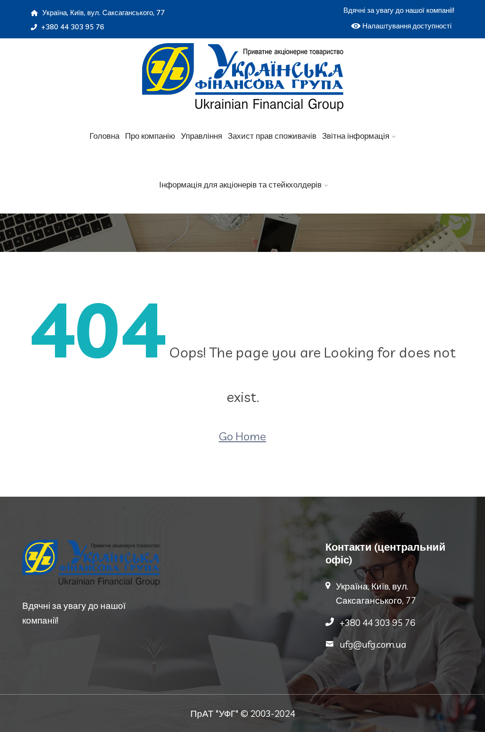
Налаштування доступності (406, 25)
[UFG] (242, 77)
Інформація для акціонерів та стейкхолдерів (240, 184)
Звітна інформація (355, 136)
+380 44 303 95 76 (71, 26)
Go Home (242, 436)
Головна (104, 136)
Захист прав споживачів (272, 136)
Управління (201, 136)
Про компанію (150, 136)
